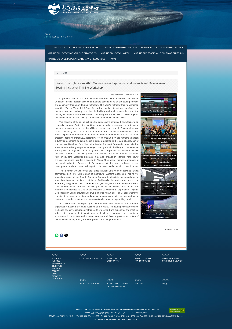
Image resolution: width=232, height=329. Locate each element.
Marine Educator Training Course (162, 47)
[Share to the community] (57, 236)
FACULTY (55, 271)
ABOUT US (56, 258)
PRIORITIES (57, 269)
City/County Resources (83, 47)
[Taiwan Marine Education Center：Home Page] (74, 9)
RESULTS (56, 274)
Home (58, 73)
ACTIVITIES (56, 276)
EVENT (66, 73)
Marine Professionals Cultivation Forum (159, 53)
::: (49, 47)
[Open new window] (159, 130)
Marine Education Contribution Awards (72, 53)
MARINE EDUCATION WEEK (91, 284)
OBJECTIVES (57, 266)
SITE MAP (138, 284)
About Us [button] (59, 47)
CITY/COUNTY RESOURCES (91, 258)
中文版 (113, 59)
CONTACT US (57, 279)
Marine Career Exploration (120, 47)
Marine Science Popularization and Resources (76, 59)
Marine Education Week (115, 53)
